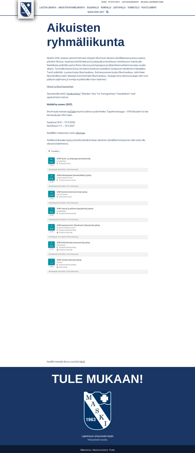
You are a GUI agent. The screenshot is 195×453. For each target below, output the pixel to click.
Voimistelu (133, 7)
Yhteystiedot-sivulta (97, 439)
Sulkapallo (93, 7)
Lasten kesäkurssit (130, 2)
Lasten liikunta (48, 7)
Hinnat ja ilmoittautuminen (60, 86)
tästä (82, 361)
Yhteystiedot (114, 2)
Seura (104, 2)
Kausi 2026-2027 (96, 12)
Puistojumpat (149, 7)
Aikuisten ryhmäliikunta (71, 7)
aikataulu (80, 132)
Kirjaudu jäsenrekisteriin (152, 2)
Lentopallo (119, 7)
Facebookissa (73, 93)
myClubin (71, 111)
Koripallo (106, 7)
